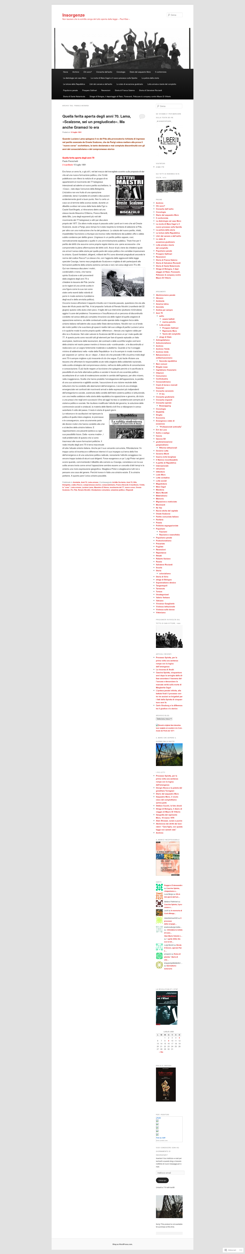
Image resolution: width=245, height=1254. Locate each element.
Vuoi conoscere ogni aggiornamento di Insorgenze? (167, 1151)
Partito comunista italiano (167, 516)
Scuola (159, 567)
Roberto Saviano (163, 558)
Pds (75, 490)
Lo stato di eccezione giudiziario (130, 84)
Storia (158, 570)
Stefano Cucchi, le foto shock (169, 805)
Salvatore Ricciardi (164, 564)
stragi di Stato (165, 337)
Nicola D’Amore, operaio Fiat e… (173, 948)
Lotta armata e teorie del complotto (161, 84)
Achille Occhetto (119, 482)
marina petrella (169, 322)
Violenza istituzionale (165, 606)
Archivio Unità (162, 351)
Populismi (160, 528)
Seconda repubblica (168, 361)
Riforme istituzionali (168, 447)
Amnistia (76, 482)
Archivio (75, 71)
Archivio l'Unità (162, 348)
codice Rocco (76, 484)
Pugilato (159, 546)
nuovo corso (130, 487)
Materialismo (161, 495)
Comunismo (161, 375)
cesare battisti (168, 319)
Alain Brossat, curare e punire (169, 820)
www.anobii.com (162, 1140)
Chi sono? (88, 71)
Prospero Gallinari (89, 90)
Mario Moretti (162, 492)
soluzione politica (118, 490)
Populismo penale (70, 90)
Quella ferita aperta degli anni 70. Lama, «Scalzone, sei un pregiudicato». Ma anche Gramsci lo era (96, 121)
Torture (159, 591)
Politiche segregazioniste (167, 525)
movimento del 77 (117, 487)
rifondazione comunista (100, 490)
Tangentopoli (161, 585)
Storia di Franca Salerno (125, 90)
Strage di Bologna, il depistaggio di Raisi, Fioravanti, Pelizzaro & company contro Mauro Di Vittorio (130, 96)
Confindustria (162, 378)
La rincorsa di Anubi (165, 669)
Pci (72, 490)
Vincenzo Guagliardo (165, 603)
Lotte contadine (163, 477)
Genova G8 (161, 438)
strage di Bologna (164, 579)
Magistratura (161, 483)
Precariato (160, 543)
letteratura (160, 471)
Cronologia (121, 71)
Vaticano (159, 600)
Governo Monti (162, 453)
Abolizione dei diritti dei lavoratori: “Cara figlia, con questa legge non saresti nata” (169, 826)
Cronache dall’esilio (104, 71)
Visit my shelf (160, 1138)
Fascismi (163, 531)
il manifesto (134, 484)
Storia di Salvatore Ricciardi (150, 90)
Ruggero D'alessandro (173, 885)
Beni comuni (161, 363)
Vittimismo (161, 612)
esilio (161, 316)
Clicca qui (162, 1180)
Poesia (159, 522)
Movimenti (160, 504)
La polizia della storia (150, 78)
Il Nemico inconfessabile (167, 459)
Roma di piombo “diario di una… (172, 957)
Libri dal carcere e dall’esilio (100, 84)
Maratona (160, 489)
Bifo (135, 482)
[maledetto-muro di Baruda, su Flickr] (169, 765)
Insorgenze (73, 15)
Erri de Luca (161, 429)
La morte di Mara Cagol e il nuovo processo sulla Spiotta (114, 78)
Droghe (159, 414)
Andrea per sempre (164, 309)
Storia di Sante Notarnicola (74, 96)
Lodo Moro (161, 474)
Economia (160, 417)
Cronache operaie (163, 402)
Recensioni (105, 90)
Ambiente (160, 301)
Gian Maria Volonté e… (173, 936)
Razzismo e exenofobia (169, 534)
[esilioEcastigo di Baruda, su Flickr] (166, 1101)
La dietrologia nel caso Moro (74, 78)
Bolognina (66, 484)
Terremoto (160, 588)
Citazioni (160, 372)
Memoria (160, 498)
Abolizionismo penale (165, 295)
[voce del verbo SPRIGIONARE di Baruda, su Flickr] (169, 1217)
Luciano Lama (87, 487)
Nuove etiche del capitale (167, 510)
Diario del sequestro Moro (140, 71)
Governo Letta (162, 450)
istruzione (160, 468)
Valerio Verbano (163, 597)
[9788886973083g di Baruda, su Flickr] (167, 875)
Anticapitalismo (163, 340)
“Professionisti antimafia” (170, 426)
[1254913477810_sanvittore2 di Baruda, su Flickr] (169, 647)
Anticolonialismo (163, 343)
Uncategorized (162, 594)
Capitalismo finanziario (166, 369)
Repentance (161, 552)
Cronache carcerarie (165, 390)
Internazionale (162, 465)
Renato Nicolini (84, 490)
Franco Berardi (122, 484)
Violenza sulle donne (165, 609)
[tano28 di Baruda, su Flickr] (169, 192)
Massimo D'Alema (101, 487)
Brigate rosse (162, 366)
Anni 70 (84, 482)
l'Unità (141, 484)
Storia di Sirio (162, 576)
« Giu (161, 1052)
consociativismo (108, 484)
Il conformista (160, 71)
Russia (159, 561)
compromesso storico (92, 484)
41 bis (161, 393)
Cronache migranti (164, 399)
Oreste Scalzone (163, 513)
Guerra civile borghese (166, 456)
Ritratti (159, 555)
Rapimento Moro (169, 330)
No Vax (159, 507)
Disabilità (160, 411)
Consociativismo (163, 381)
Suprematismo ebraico (166, 582)
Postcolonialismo (163, 540)
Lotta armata (93, 482)
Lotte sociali (161, 480)
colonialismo (165, 573)
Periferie (159, 519)
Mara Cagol (161, 486)
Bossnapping (165, 405)
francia (159, 435)
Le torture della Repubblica (74, 84)
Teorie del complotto (171, 333)
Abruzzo (159, 298)
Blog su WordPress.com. (123, 1244)
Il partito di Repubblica (166, 462)
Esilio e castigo (163, 432)
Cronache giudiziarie (165, 396)
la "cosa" (66, 487)
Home (65, 71)
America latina (162, 304)
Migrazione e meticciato (166, 501)
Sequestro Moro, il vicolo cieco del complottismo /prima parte (167, 799)
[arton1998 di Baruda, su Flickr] (167, 1024)
